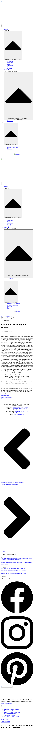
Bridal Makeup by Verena (21, 411)
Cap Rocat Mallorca (19, 414)
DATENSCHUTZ (5, 722)
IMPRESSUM (4, 719)
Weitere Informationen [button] (6, 397)
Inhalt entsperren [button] (5, 395)
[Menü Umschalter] (1, 25)
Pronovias (18, 412)
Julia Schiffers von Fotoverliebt (20, 407)
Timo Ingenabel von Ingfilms (20, 408)
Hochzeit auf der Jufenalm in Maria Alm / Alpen (13, 573)
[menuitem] (17, 154)
